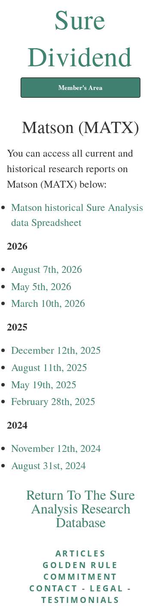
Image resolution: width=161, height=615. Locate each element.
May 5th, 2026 (41, 286)
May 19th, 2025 (43, 384)
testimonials (80, 600)
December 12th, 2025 (56, 350)
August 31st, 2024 (48, 465)
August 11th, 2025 (49, 367)
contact (53, 588)
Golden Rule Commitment (80, 570)
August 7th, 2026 (46, 269)
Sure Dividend (79, 37)
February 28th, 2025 (53, 401)
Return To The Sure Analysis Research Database (80, 508)
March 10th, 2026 (48, 303)
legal (107, 588)
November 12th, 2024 (56, 448)
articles (80, 553)
